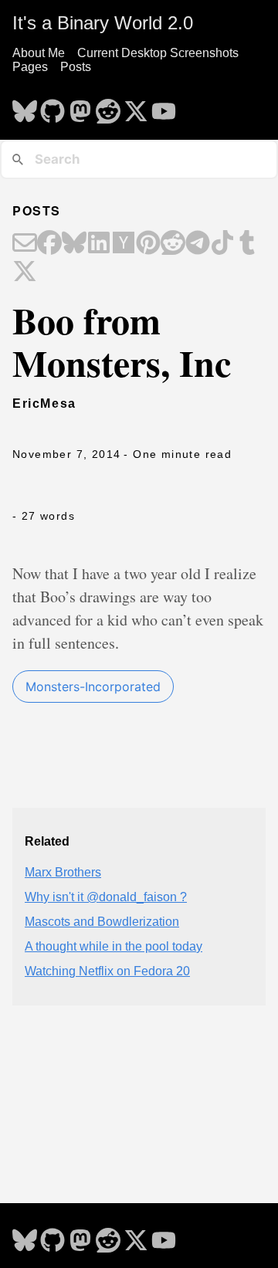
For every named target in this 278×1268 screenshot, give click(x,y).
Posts (75, 66)
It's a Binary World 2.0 (102, 22)
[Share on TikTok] (222, 244)
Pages (30, 66)
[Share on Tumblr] (247, 244)
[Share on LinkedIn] (98, 244)
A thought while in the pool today (113, 946)
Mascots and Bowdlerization (102, 921)
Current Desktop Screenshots (158, 52)
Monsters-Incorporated (93, 686)
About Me (38, 52)
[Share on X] (24, 272)
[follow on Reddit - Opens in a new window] (108, 106)
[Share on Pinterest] (148, 244)
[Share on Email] (24, 244)
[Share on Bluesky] (74, 244)
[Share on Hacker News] (123, 244)
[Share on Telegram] (197, 244)
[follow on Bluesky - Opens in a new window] (24, 106)
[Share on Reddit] (173, 244)
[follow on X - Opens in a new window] (136, 106)
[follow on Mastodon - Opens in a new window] (80, 106)
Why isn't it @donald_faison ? (106, 897)
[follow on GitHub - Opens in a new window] (52, 106)
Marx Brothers (63, 872)
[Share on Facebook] (49, 244)
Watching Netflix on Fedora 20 (107, 971)
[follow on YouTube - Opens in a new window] (163, 106)
